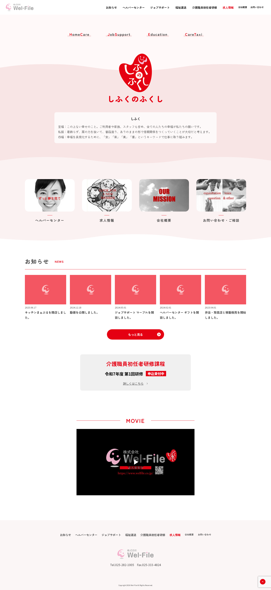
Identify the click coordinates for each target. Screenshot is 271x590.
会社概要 (242, 7)
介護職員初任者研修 (204, 7)
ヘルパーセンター (134, 7)
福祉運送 (180, 7)
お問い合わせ (257, 7)
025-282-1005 (124, 565)
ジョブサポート (160, 7)
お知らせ (111, 7)
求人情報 (228, 7)
